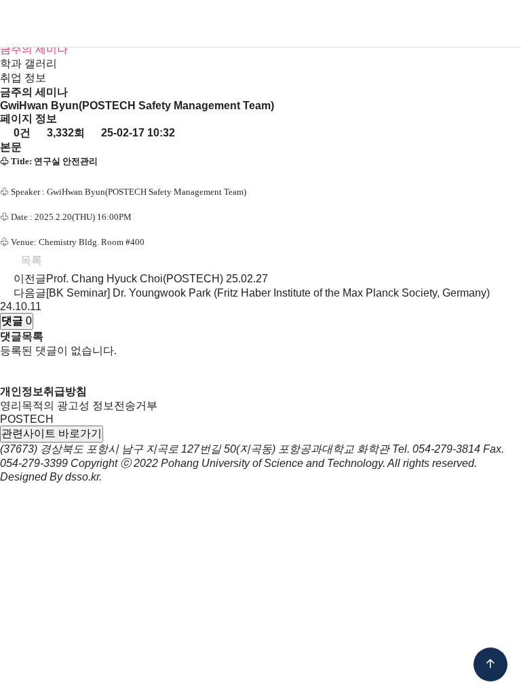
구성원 (169, 23)
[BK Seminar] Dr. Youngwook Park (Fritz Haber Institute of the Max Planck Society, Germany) (268, 293)
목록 (30, 260)
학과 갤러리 (28, 63)
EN (436, 24)
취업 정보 (23, 77)
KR (414, 24)
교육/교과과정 (272, 23)
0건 (21, 132)
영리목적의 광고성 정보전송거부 (78, 405)
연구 (321, 23)
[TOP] (490, 664)
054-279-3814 (446, 449)
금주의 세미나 (34, 49)
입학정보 (213, 23)
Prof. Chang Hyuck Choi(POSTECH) (134, 278)
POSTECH (27, 419)
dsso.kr (82, 477)
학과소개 (126, 23)
